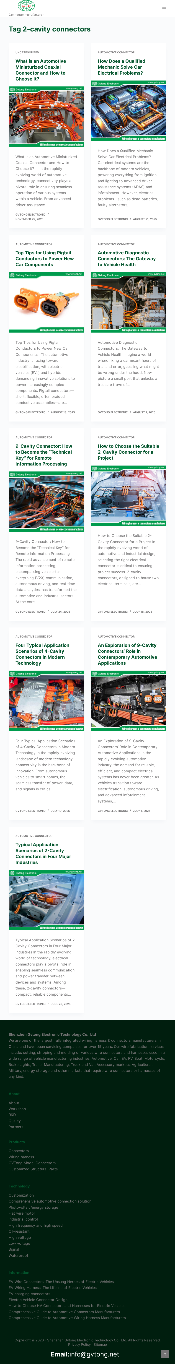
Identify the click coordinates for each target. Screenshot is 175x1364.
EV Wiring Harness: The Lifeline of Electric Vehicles (53, 1287)
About (14, 1103)
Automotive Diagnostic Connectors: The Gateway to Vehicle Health (127, 258)
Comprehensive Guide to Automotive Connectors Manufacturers (64, 1311)
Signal (14, 1249)
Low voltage (19, 1243)
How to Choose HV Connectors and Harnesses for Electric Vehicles (67, 1305)
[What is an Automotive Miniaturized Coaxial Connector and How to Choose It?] (46, 116)
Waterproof (18, 1255)
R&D (12, 1114)
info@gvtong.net (85, 1354)
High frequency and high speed (36, 1225)
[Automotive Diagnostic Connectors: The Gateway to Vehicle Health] (128, 302)
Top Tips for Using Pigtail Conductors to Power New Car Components (44, 258)
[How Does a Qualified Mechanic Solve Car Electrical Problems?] (128, 111)
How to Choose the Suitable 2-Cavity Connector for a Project (128, 452)
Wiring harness (21, 1157)
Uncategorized (27, 52)
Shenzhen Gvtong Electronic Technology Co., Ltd (52, 1034)
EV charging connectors (29, 1293)
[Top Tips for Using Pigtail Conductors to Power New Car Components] (46, 302)
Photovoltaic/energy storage (33, 1207)
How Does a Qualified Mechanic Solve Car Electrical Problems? (121, 67)
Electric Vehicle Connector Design (38, 1299)
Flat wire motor (22, 1213)
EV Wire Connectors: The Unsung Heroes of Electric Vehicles (61, 1281)
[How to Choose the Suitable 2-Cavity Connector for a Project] (128, 496)
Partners (16, 1127)
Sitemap (100, 1344)
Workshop (17, 1108)
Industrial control (23, 1219)
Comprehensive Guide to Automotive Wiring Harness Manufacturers (67, 1317)
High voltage (20, 1237)
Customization (21, 1195)
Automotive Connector (116, 52)
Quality (15, 1121)
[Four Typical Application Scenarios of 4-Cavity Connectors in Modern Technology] (46, 701)
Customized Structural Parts (33, 1169)
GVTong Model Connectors (32, 1163)
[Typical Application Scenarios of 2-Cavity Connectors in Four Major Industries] (46, 900)
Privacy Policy (79, 1344)
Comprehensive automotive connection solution (50, 1201)
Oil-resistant (19, 1231)
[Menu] (164, 9)
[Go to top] (165, 1354)
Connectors (19, 1150)
